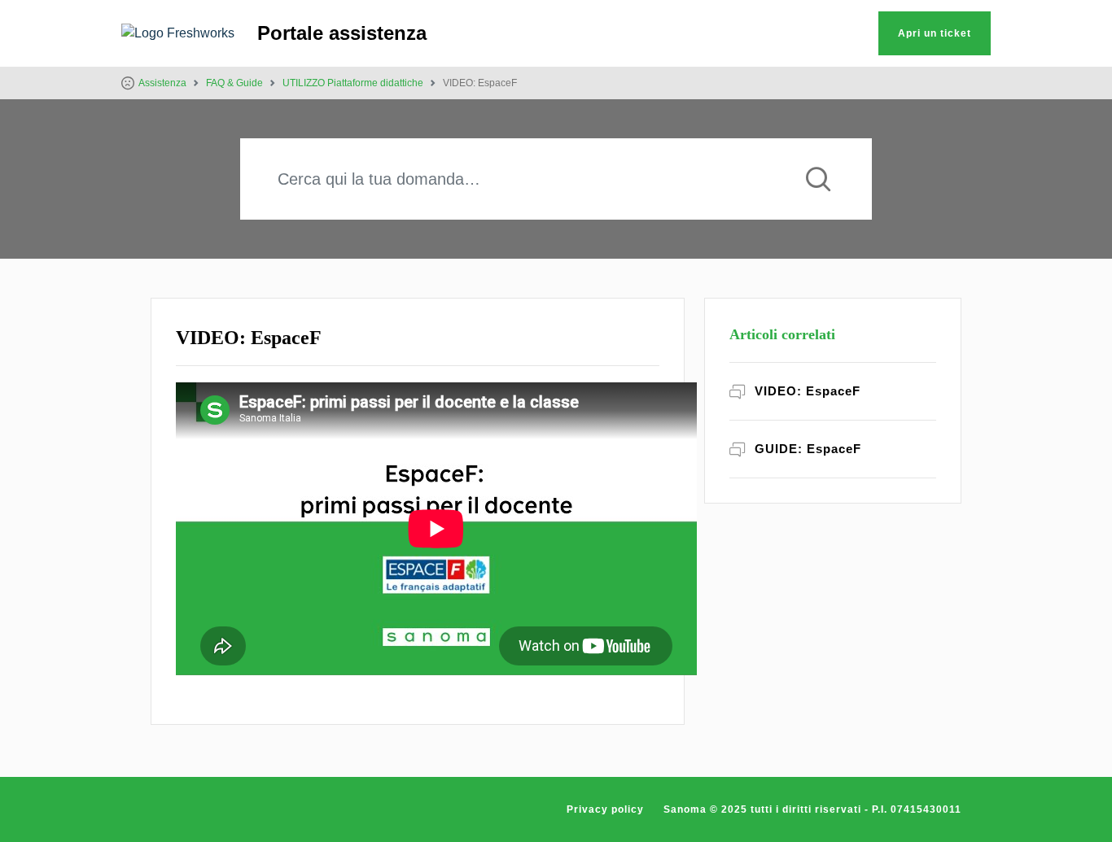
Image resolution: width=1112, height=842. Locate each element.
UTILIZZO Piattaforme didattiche (352, 83)
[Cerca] (818, 179)
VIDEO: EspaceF (807, 391)
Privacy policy (605, 809)
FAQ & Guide (234, 83)
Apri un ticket (934, 33)
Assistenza (162, 83)
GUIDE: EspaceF (808, 449)
